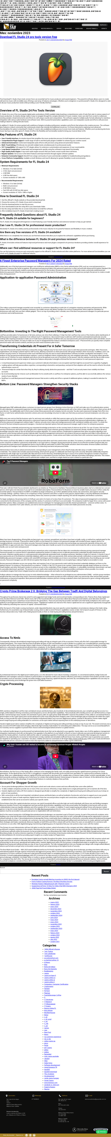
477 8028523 (35, 1099)
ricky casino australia (51, 1056)
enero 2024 (54, 922)
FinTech (58, 864)
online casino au (49, 1041)
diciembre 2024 (55, 909)
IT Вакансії (48, 1002)
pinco (46, 1043)
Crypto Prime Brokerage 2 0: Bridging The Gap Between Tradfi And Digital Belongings (53, 591)
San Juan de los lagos (13, 1099)
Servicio (59, 28)
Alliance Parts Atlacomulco (14, 1104)
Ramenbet (47, 1054)
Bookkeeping (48, 971)
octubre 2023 (55, 926)
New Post (47, 1032)
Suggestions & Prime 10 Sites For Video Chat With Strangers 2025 (54, 886)
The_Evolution (49, 1074)
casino (46, 973)
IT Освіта (47, 1006)
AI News (47, 962)
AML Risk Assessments (45, 809)
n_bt (45, 1017)
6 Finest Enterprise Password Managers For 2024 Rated (35, 260)
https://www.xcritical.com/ (78, 739)
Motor (46, 1015)
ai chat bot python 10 (51, 960)
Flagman (47, 993)
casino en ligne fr (50, 975)
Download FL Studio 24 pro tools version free (28, 37)
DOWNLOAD (55, 107)
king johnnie (48, 1010)
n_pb (46, 1026)
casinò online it (49, 982)
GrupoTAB (68, 40)
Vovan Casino (49, 1080)
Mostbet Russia (49, 1013)
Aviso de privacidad (8, 1135)
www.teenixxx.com (50, 1083)
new (45, 1030)
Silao (46, 1061)
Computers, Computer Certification (56, 984)
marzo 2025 (54, 902)
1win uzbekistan (50, 954)
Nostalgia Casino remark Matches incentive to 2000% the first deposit (55, 879)
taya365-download (50, 1072)
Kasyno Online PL (50, 1008)
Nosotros (35, 28)
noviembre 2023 (56, 924)
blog (45, 965)
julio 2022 (53, 939)
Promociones (79, 28)
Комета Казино (49, 1087)
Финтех (46, 1089)
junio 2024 (54, 917)
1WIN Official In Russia (52, 949)
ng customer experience (52, 1037)
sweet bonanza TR (50, 1067)
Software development (58, 587)
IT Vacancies (48, 999)
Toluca (8, 1103)
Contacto (104, 28)
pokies (46, 1052)
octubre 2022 (55, 935)
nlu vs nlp (47, 1039)
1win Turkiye (48, 951)
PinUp (46, 1045)
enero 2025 (54, 907)
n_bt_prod (47, 1019)
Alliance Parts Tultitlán (13, 1106)
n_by (46, 1021)
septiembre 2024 (56, 915)
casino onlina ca (49, 978)
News (46, 1034)
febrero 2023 (54, 933)
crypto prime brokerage (21, 855)
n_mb (46, 1023)
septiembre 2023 (56, 928)
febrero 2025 (54, 904)
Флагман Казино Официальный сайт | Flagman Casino (50, 884)
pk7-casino (48, 1048)
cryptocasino (48, 986)
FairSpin (47, 989)
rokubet (47, 1059)
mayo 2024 (54, 920)
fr (44, 997)
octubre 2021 (55, 942)
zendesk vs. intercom (51, 1085)
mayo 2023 (54, 931)
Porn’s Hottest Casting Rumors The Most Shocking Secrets (52, 881)
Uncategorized (58, 257)
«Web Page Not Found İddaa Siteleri (44, 888)
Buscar (2, 867)
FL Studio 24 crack (13, 253)
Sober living (48, 1063)
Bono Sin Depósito (50, 969)
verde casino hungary (51, 1078)
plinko (46, 1050)
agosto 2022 (54, 937)
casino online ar (49, 980)
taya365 (47, 1069)
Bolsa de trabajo (49, 967)
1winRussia (48, 956)
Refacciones (68, 28)
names (46, 1028)
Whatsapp (103, 1131)
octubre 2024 (55, 913)
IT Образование (49, 1004)
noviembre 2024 (56, 911)
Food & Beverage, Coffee (52, 995)
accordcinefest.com (51, 958)
